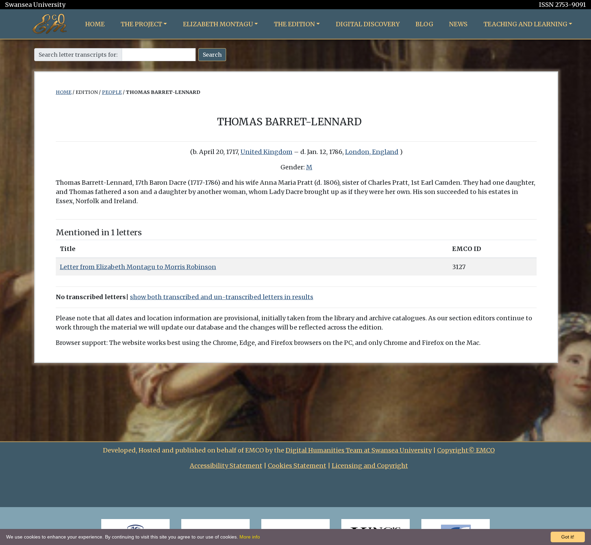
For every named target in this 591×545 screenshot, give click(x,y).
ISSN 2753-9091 (562, 5)
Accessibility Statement (226, 466)
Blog (424, 24)
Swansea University (35, 5)
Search (212, 54)
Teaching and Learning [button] (525, 24)
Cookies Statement (297, 466)
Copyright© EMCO (466, 450)
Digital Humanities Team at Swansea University (359, 450)
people (112, 92)
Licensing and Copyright (370, 466)
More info (249, 537)
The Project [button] (141, 24)
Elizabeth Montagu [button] (218, 24)
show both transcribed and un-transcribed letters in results (221, 297)
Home (95, 24)
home (63, 92)
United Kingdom (266, 152)
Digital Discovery (368, 24)
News (458, 24)
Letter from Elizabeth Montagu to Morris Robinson (138, 267)
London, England (371, 152)
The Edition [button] (294, 24)
